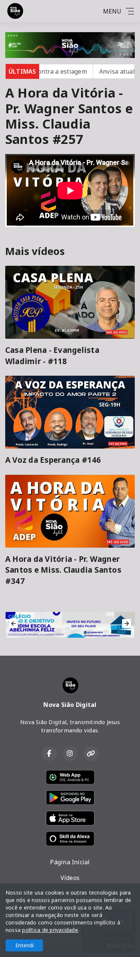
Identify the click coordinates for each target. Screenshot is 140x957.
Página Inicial (70, 862)
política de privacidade (50, 929)
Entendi (24, 945)
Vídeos (70, 878)
